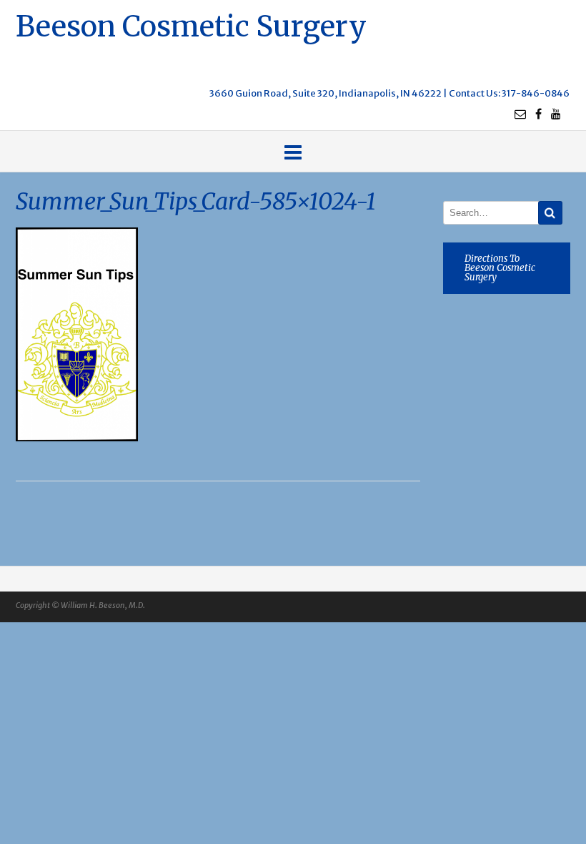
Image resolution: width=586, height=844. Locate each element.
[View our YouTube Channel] (556, 114)
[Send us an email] (520, 114)
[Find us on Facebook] (538, 114)
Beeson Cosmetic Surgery (191, 25)
